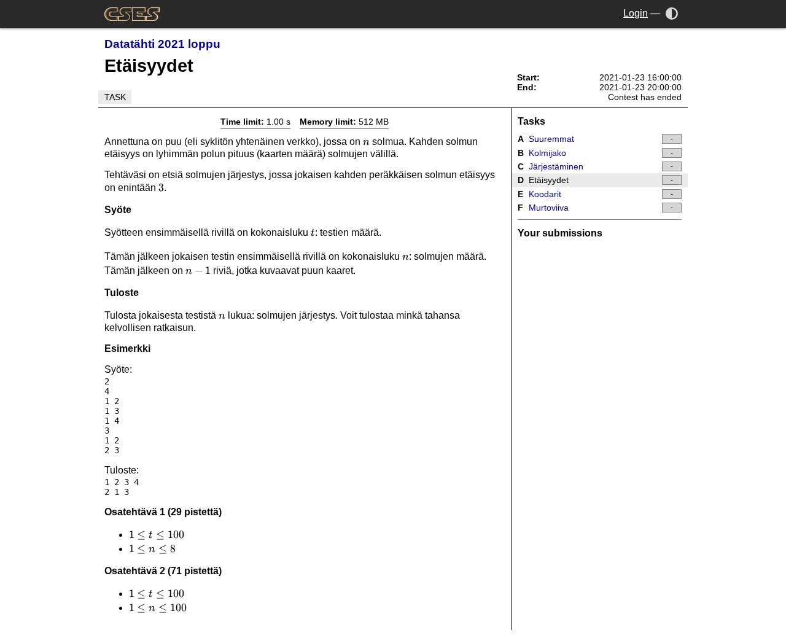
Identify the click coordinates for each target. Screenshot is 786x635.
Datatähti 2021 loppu (162, 43)
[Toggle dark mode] (672, 13)
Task (115, 97)
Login (635, 13)
